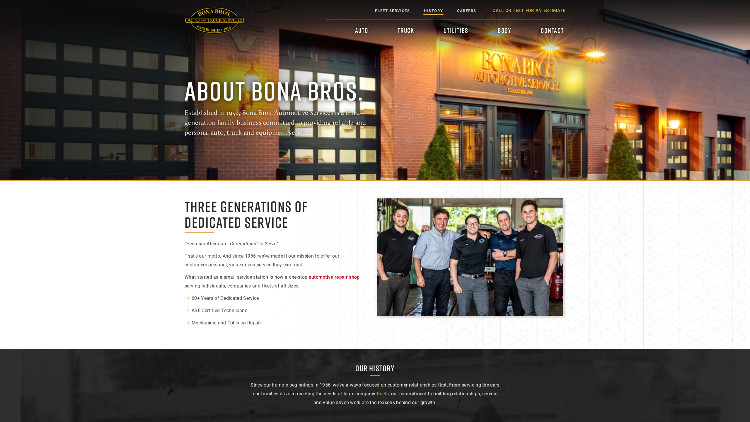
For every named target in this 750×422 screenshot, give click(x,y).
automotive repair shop (334, 277)
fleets (383, 393)
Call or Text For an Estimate (528, 10)
